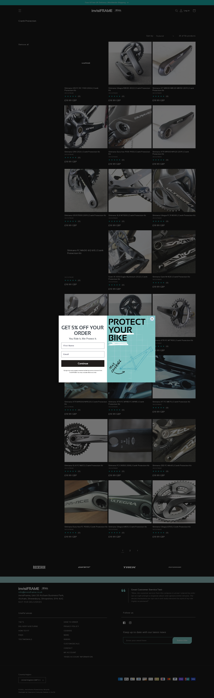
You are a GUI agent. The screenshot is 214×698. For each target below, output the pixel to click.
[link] (89, 366)
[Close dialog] (141, 319)
